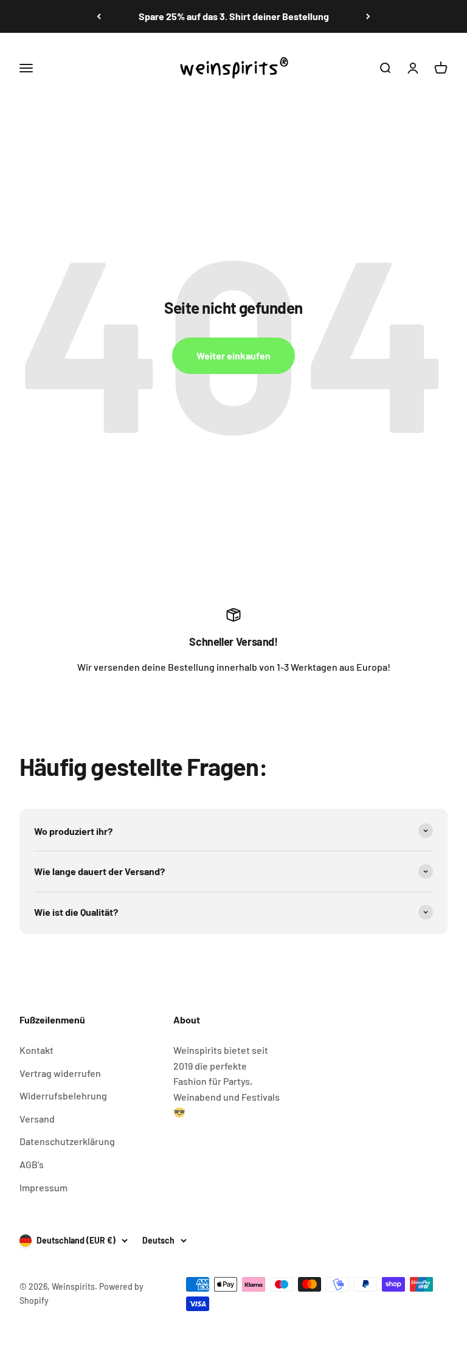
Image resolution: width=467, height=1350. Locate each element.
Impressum (43, 1187)
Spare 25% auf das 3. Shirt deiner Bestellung (234, 16)
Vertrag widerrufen (60, 1073)
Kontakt (36, 1050)
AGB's (31, 1164)
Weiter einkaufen (233, 355)
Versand (37, 1118)
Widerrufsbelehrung (63, 1095)
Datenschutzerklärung (67, 1141)
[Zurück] (99, 16)
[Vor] (368, 16)
